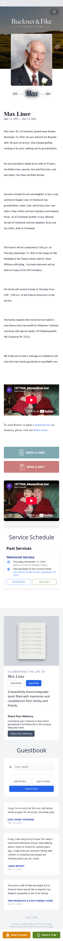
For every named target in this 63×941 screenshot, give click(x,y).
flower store (40, 430)
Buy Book (34, 683)
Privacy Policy (22, 926)
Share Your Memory (21, 733)
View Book (15, 683)
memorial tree (43, 425)
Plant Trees (44, 581)
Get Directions (18, 581)
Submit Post (31, 788)
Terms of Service (40, 926)
